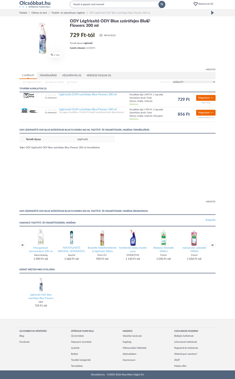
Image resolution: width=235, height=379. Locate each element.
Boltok (74, 354)
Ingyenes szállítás (56, 82)
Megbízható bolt (33, 82)
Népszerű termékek (81, 342)
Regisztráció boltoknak (186, 348)
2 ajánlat (28, 75)
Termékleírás (48, 75)
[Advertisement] (185, 43)
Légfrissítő (82, 139)
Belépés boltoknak (184, 336)
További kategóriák (81, 360)
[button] (204, 4)
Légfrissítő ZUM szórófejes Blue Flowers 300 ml (88, 94)
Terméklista (77, 366)
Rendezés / (166, 82)
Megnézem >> (205, 98)
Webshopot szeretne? (185, 354)
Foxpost (73, 82)
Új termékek (77, 336)
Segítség (127, 342)
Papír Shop (205, 103)
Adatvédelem (129, 354)
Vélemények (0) (71, 75)
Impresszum (129, 360)
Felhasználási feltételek (134, 348)
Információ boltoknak (185, 342)
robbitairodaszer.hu (206, 117)
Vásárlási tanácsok (132, 336)
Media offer (180, 366)
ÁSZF (177, 360)
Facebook (24, 342)
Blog (21, 336)
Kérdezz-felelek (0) (99, 75)
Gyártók (75, 348)
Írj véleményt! (51, 98)
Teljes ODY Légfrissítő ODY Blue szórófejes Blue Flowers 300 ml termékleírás (59, 147)
